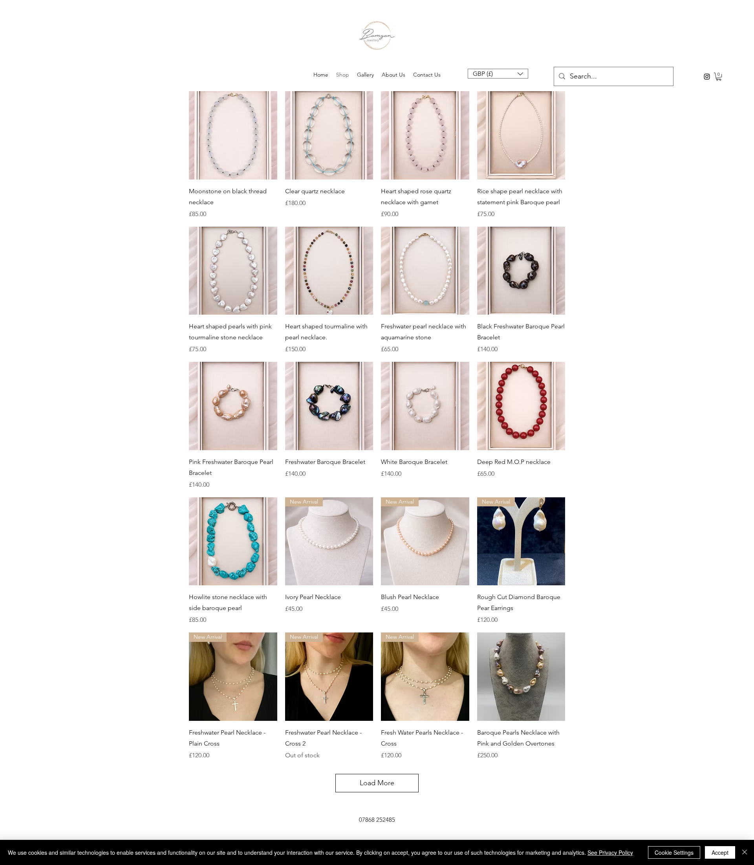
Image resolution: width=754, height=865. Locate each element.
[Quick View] (233, 135)
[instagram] (707, 77)
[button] (498, 74)
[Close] (744, 852)
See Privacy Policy (610, 852)
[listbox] (498, 74)
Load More (377, 783)
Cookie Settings (674, 852)
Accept (720, 852)
